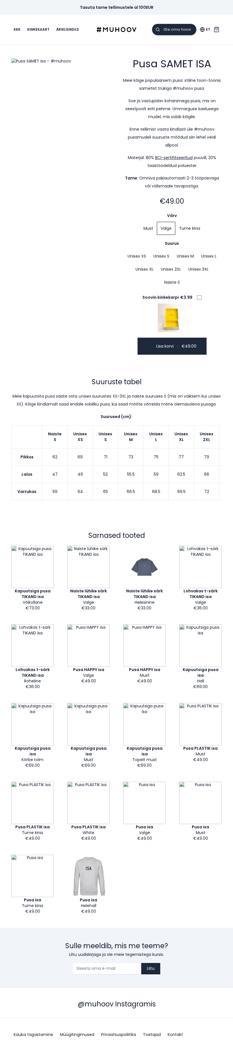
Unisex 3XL (198, 269)
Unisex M (185, 256)
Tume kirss (189, 228)
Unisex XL (144, 269)
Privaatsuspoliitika (118, 1034)
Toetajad (152, 1034)
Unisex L (209, 256)
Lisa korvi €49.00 (176, 346)
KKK (17, 29)
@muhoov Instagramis (117, 1004)
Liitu (151, 968)
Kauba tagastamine (33, 1034)
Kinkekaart (38, 29)
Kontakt (175, 1034)
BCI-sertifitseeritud (174, 157)
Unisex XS (137, 256)
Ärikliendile (67, 29)
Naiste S (172, 282)
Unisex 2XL (171, 269)
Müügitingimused (77, 1034)
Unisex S (161, 256)
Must (148, 228)
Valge (166, 228)
